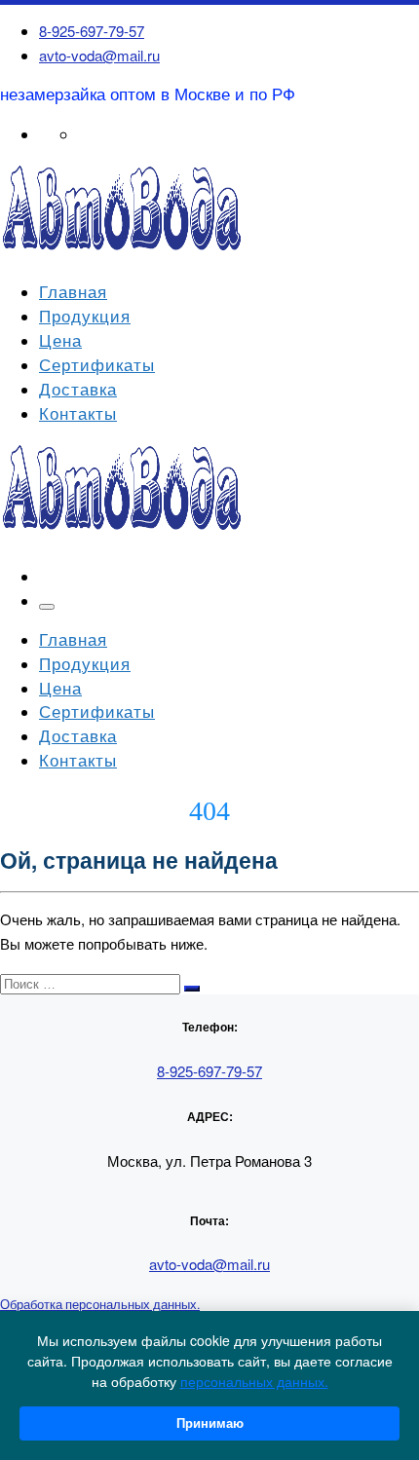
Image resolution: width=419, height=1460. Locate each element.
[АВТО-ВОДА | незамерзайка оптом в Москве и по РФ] (122, 253)
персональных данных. (254, 1381)
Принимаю (210, 1423)
